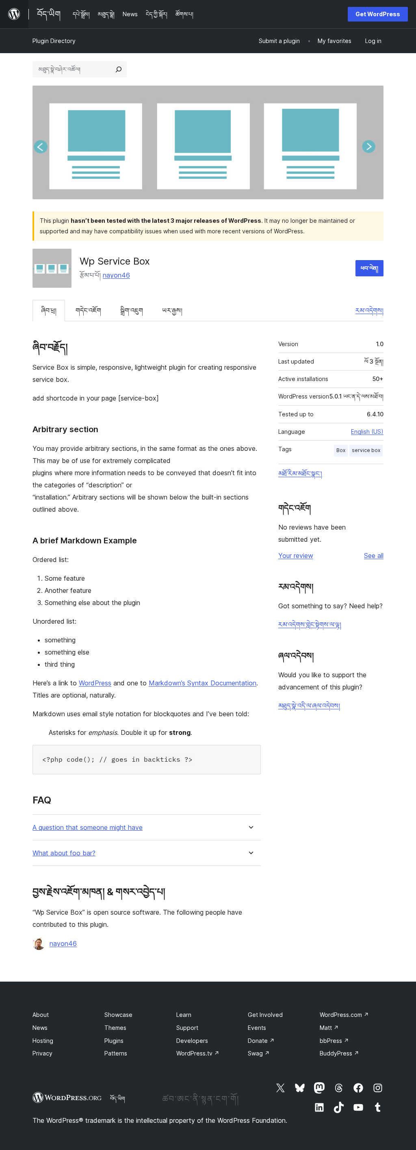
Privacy (42, 1053)
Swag (259, 1053)
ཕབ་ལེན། (369, 268)
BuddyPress (339, 1053)
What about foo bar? (63, 853)
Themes (115, 1027)
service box (366, 450)
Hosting (42, 1040)
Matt (329, 1027)
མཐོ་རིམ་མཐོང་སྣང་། (300, 473)
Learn (183, 1014)
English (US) (367, 431)
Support (187, 1027)
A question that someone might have (87, 827)
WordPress (95, 683)
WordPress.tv (197, 1053)
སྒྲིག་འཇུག (131, 310)
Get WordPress (377, 14)
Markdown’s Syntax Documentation (202, 683)
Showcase (118, 1014)
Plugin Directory (54, 40)
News (40, 1027)
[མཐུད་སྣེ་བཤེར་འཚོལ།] (118, 69)
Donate (261, 1040)
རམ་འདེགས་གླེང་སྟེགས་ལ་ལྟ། (309, 624)
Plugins (114, 1040)
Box (340, 450)
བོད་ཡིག (117, 1098)
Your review (295, 555)
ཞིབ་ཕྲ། (48, 310)
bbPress (334, 1040)
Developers (192, 1040)
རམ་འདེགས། (369, 310)
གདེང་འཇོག (88, 310)
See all (374, 555)
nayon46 (116, 275)
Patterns (115, 1053)
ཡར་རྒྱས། (172, 310)
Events (257, 1027)
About (40, 1014)
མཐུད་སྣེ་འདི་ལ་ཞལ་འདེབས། (309, 706)
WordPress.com (344, 1014)
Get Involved (265, 1014)
